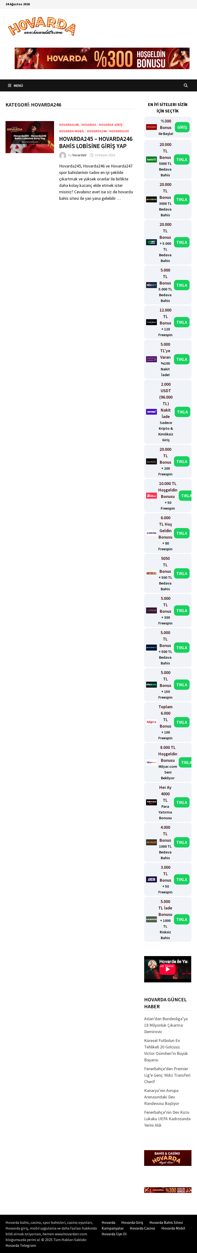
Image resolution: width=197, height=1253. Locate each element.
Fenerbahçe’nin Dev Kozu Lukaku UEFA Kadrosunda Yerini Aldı (167, 1118)
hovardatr (80, 155)
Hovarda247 (119, 131)
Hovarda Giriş (111, 125)
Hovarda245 (69, 125)
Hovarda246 (97, 131)
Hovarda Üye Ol (114, 1233)
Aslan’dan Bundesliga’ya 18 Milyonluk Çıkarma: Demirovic (166, 1025)
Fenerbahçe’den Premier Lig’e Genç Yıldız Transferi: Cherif (167, 1075)
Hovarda (88, 125)
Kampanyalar (113, 1228)
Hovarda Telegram (21, 1245)
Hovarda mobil (71, 131)
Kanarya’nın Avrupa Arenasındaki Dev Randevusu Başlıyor (161, 1097)
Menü (18, 85)
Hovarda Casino (142, 1228)
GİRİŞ (182, 127)
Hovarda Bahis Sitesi (166, 1222)
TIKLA (181, 159)
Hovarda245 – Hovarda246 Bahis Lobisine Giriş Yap (96, 142)
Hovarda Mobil (173, 1228)
